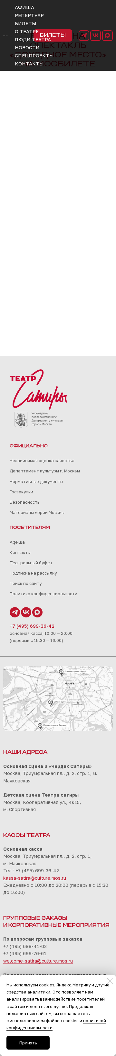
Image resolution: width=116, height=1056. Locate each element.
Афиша (17, 542)
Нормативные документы (36, 481)
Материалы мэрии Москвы (37, 512)
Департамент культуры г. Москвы (45, 470)
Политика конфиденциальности (43, 593)
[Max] (107, 35)
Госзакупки (21, 491)
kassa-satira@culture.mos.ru (34, 878)
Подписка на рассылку (33, 573)
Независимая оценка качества (42, 460)
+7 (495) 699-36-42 (32, 626)
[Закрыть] (110, 981)
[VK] (95, 35)
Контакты (20, 552)
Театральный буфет (31, 562)
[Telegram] (84, 35)
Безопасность (24, 502)
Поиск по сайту (26, 583)
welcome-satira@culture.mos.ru (38, 961)
